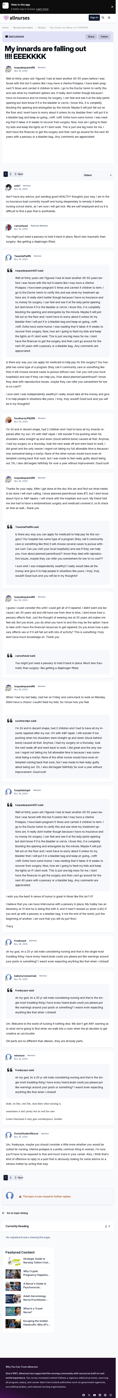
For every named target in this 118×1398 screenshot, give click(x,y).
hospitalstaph (22, 790)
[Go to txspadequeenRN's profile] (9, 69)
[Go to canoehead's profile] (9, 227)
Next (20, 174)
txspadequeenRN (24, 67)
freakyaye (20, 940)
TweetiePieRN (22, 256)
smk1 (17, 185)
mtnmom (19, 1055)
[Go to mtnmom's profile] (9, 1057)
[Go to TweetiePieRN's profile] (9, 258)
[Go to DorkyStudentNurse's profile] (9, 1135)
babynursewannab (25, 975)
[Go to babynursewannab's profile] (9, 977)
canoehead (21, 225)
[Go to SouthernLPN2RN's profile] (9, 420)
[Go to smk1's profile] (9, 187)
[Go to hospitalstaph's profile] (9, 792)
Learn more (7, 6)
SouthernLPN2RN (24, 418)
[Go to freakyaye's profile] (9, 942)
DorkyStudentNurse (26, 1133)
